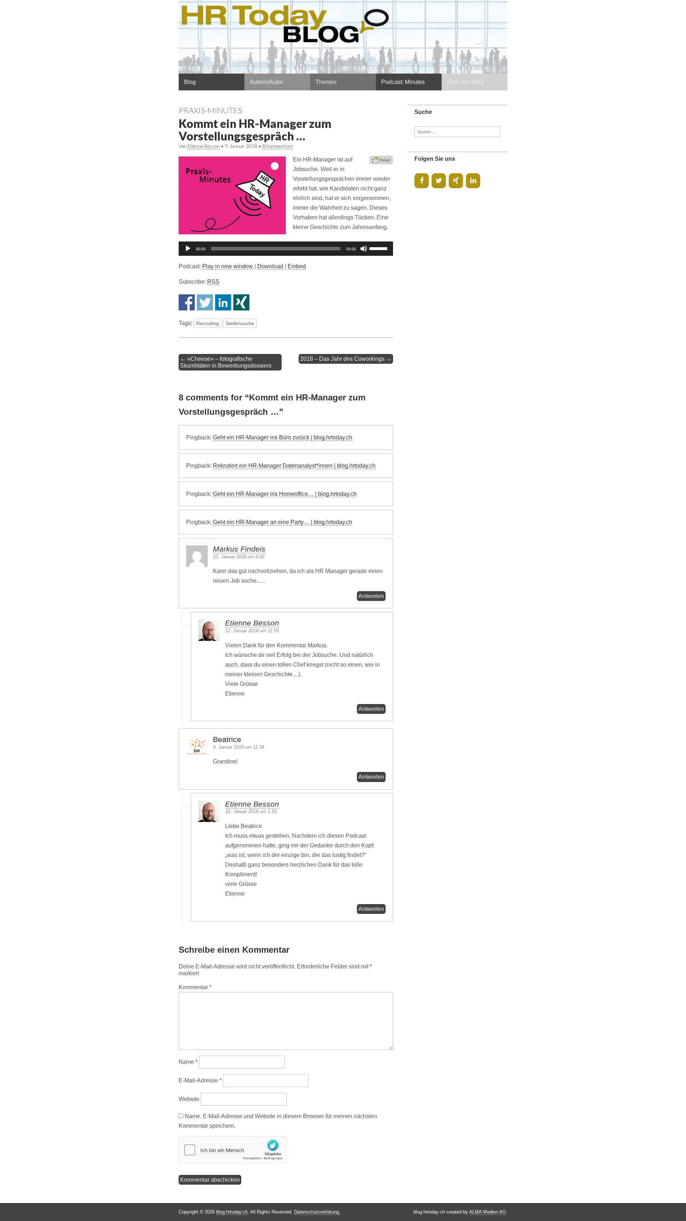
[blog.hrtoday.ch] (343, 37)
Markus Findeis (239, 549)
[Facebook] (421, 180)
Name (188, 1062)
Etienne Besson (204, 146)
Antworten (371, 596)
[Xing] (456, 180)
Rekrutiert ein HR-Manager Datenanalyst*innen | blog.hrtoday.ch (294, 466)
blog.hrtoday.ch (232, 1212)
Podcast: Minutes (403, 82)
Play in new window (227, 266)
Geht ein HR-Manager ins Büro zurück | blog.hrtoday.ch (282, 437)
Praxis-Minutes (210, 110)
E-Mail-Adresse (200, 1080)
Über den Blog (465, 82)
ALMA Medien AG (487, 1212)
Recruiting (207, 323)
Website (189, 1099)
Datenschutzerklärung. (317, 1212)
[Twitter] (439, 180)
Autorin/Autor (266, 82)
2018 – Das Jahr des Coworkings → (346, 359)
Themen (326, 82)
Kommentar (195, 987)
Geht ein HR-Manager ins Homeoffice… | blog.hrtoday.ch (285, 494)
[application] (286, 248)
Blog (190, 82)
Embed (297, 266)
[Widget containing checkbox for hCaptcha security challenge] (233, 1149)
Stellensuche (239, 323)
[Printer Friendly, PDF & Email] (381, 160)
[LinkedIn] (473, 180)
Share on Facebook (187, 302)
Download (270, 266)
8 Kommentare (277, 146)
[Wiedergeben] (188, 248)
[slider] (379, 247)
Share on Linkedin (223, 302)
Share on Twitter (205, 302)
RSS (213, 282)
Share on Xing (241, 302)
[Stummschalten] (363, 248)
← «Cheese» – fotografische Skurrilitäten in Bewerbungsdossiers (226, 362)
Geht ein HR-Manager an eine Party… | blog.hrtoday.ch (282, 522)
